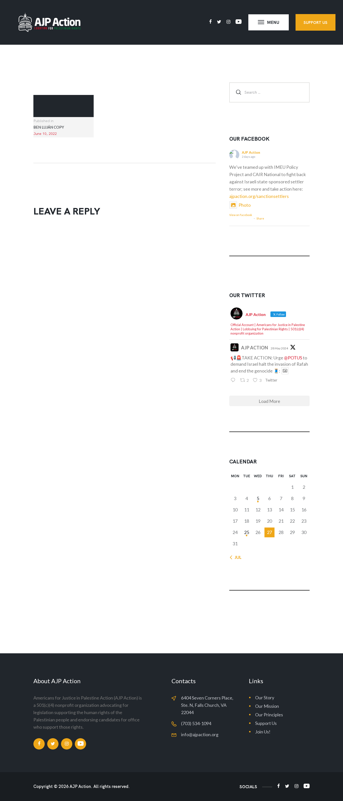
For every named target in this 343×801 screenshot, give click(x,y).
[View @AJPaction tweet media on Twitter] (285, 370)
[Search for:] (269, 92)
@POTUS (293, 357)
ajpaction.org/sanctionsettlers (259, 196)
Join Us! (262, 731)
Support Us (266, 723)
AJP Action (251, 152)
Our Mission (267, 706)
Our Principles (269, 714)
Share (260, 218)
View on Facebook (240, 216)
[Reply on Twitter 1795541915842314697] (234, 380)
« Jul (237, 557)
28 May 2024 (279, 348)
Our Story (264, 697)
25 (246, 532)
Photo (245, 205)
